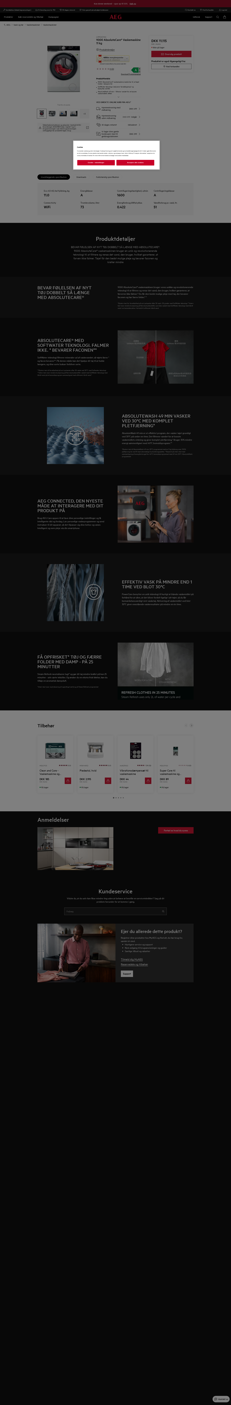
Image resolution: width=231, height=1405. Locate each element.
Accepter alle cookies (135, 162)
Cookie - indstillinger (96, 162)
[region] (116, 155)
